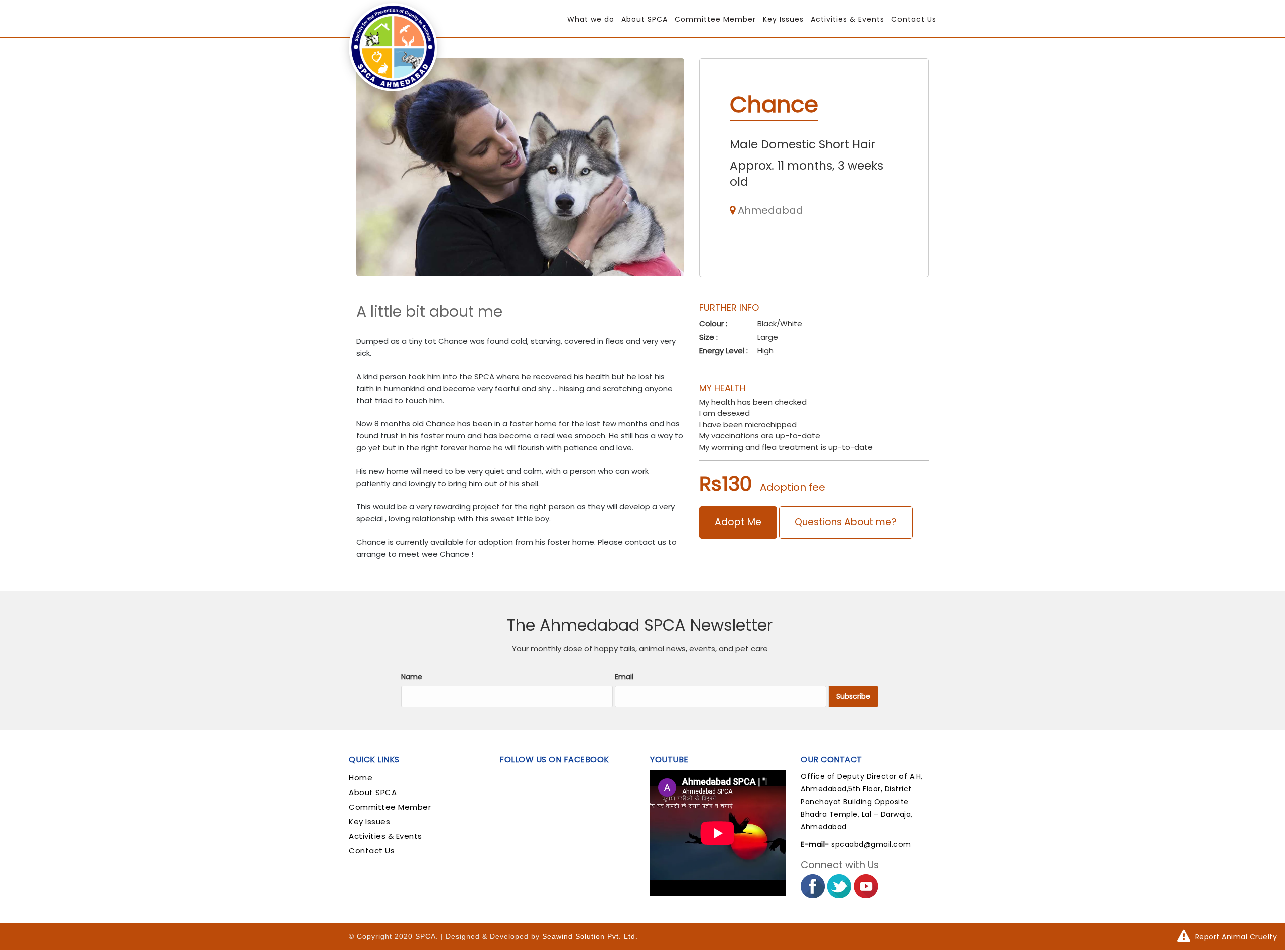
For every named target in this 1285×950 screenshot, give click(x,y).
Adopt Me (738, 522)
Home (360, 777)
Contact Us (913, 19)
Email (624, 677)
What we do (590, 19)
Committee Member (715, 19)
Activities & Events (847, 19)
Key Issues (783, 19)
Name (411, 677)
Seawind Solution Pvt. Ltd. (590, 936)
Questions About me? (846, 522)
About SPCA (644, 19)
